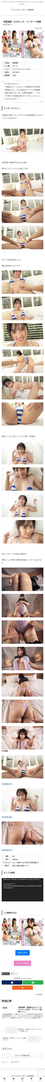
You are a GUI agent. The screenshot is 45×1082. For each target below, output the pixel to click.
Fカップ (15, 973)
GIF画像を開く (7, 784)
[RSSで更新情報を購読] (22, 988)
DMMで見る (22, 953)
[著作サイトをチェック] (12, 982)
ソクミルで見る (22, 963)
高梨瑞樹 (6, 973)
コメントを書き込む (22, 1055)
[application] (22, 889)
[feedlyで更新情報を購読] (33, 982)
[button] (40, 577)
